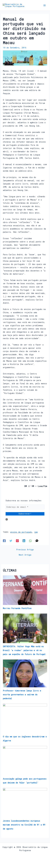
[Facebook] (4, 540)
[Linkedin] (24, 540)
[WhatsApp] (30, 540)
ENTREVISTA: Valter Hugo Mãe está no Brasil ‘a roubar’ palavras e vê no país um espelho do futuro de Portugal (24, 650)
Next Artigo (25, 555)
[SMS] (37, 540)
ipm (36, 532)
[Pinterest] (17, 540)
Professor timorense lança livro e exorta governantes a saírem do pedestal (22, 694)
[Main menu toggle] (44, 5)
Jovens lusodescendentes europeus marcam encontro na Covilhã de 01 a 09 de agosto (24, 825)
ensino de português (21, 532)
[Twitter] (10, 540)
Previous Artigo (25, 550)
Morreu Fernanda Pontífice (17, 608)
